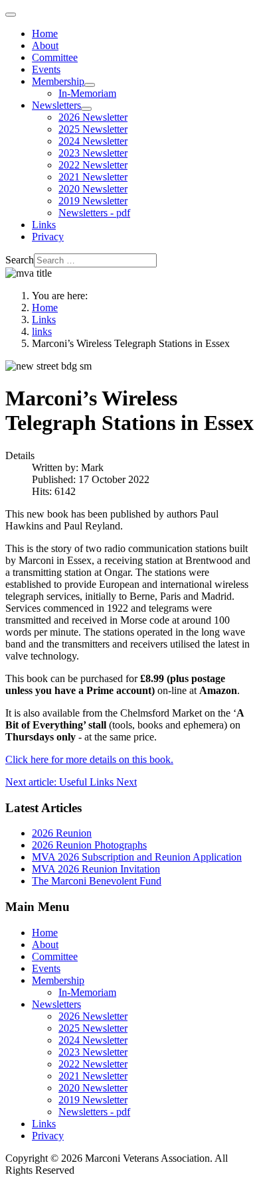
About (45, 45)
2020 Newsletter (93, 188)
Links (44, 224)
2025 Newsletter (93, 129)
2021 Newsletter (93, 176)
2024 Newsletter (93, 141)
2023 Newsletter (93, 153)
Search (19, 259)
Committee (55, 57)
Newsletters (56, 105)
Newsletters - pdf (94, 212)
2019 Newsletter (93, 200)
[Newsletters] (86, 109)
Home (45, 33)
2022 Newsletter (93, 165)
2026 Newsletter (93, 117)
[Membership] (89, 85)
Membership (58, 81)
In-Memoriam (87, 93)
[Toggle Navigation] (10, 15)
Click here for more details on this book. (89, 759)
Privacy (48, 236)
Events (46, 69)
